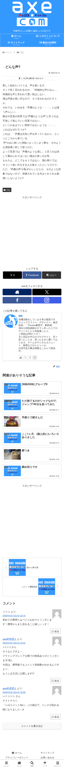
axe (20, 315)
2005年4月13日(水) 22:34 (14, 642)
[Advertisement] (32, 231)
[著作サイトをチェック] (17, 292)
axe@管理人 (9, 639)
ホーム (18, 752)
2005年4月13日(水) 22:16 (14, 615)
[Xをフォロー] (46, 292)
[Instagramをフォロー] (46, 300)
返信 (56, 631)
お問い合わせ (47, 757)
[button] (51, 275)
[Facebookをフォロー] (17, 300)
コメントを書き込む (32, 726)
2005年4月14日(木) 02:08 (14, 692)
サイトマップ (47, 752)
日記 (8, 189)
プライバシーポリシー (16, 757)
